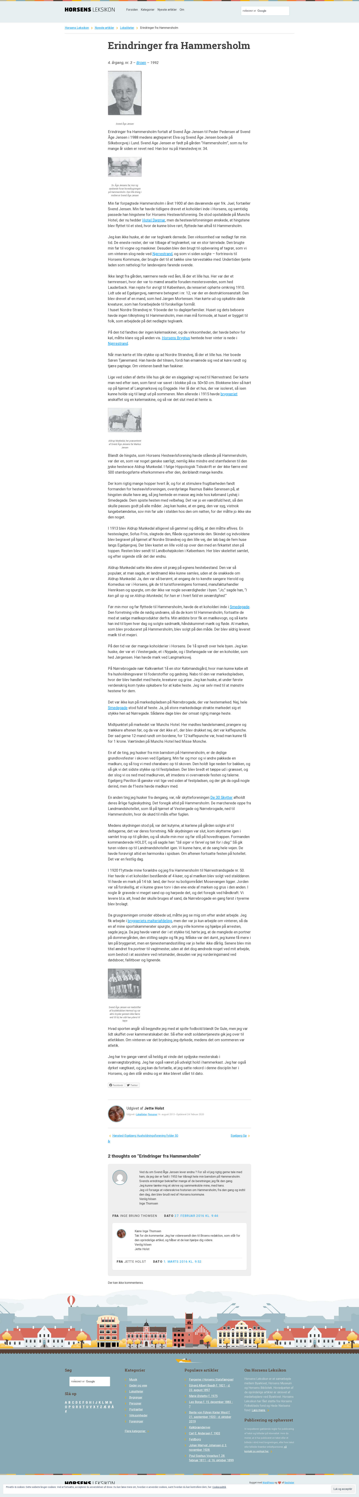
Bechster (289, 1482)
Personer (152, 1114)
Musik (133, 1379)
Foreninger (136, 1421)
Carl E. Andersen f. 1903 (204, 1433)
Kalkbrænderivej (199, 1427)
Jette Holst (154, 1108)
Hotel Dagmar (153, 220)
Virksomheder (138, 1415)
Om (182, 9)
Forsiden (132, 9)
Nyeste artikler (167, 9)
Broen (141, 62)
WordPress (268, 1482)
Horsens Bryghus (176, 338)
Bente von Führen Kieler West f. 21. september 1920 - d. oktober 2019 (210, 1417)
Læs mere (261, 1410)
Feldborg (195, 1439)
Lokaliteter (127, 28)
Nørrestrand (162, 254)
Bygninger (135, 1397)
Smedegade (239, 607)
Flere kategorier (137, 1431)
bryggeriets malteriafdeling (150, 921)
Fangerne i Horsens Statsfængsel (211, 1379)
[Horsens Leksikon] (90, 10)
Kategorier (147, 9)
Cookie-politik (219, 1487)
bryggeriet (229, 394)
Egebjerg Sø (239, 1135)
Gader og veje (138, 1385)
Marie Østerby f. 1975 (203, 1396)
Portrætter (136, 1409)
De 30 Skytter (221, 797)
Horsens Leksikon (77, 28)
